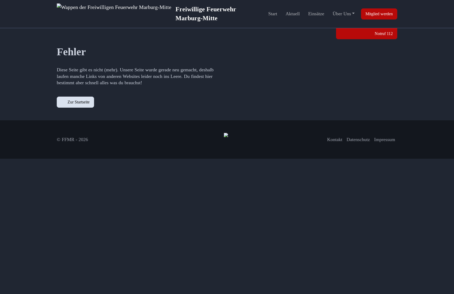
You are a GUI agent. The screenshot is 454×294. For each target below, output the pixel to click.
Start (272, 13)
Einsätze (316, 13)
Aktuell (293, 13)
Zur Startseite (79, 102)
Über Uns (342, 13)
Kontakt (334, 139)
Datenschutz (358, 139)
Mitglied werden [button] (379, 14)
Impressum (384, 139)
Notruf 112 (383, 33)
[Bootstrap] (227, 139)
